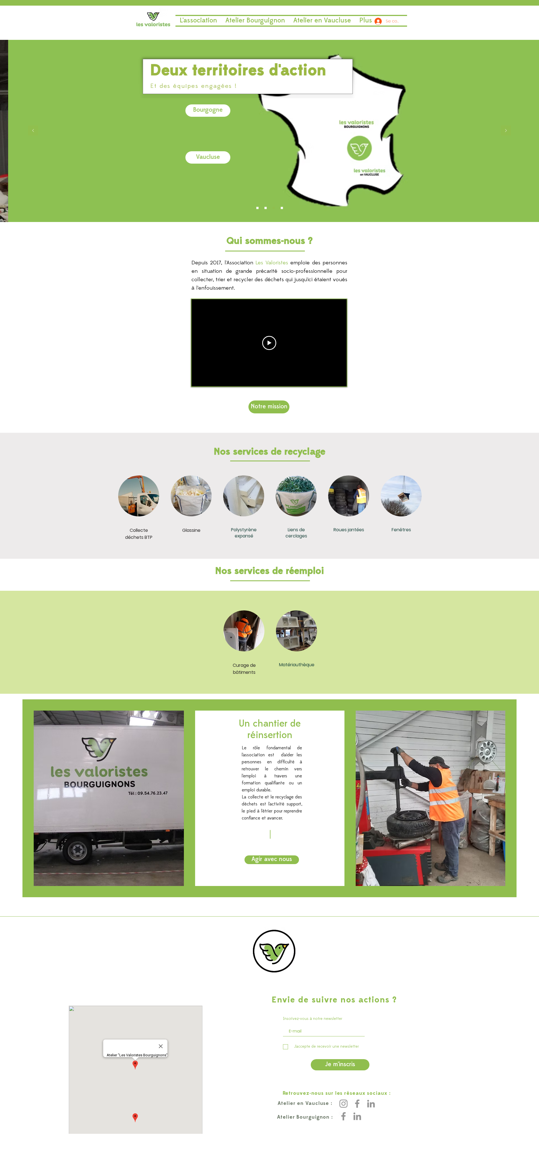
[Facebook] (357, 1103)
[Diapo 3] (282, 208)
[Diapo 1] (265, 208)
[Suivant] (506, 130)
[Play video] (269, 343)
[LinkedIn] (371, 1103)
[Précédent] (33, 130)
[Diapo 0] (257, 208)
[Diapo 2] (274, 208)
